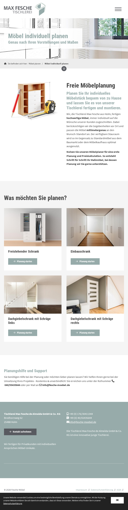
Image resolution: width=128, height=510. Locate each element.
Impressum (81, 489)
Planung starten (24, 261)
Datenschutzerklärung (102, 489)
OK (117, 500)
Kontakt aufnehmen (22, 431)
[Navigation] (118, 9)
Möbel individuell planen (56, 63)
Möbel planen (35, 63)
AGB (119, 489)
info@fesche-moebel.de (82, 422)
